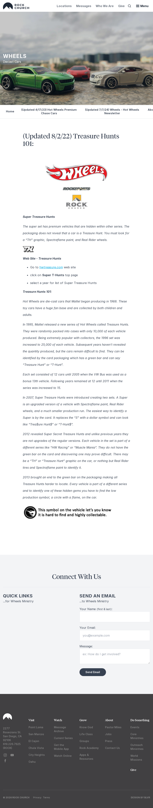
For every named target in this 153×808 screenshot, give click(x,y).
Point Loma (36, 727)
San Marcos (36, 734)
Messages (83, 6)
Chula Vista (36, 747)
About (109, 720)
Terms (46, 797)
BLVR (147, 797)
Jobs (108, 734)
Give (121, 6)
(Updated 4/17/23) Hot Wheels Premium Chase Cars (49, 111)
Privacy (37, 797)
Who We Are (105, 6)
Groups (84, 741)
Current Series (63, 738)
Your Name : (95, 609)
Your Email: (87, 627)
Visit (31, 720)
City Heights (37, 754)
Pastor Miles (113, 727)
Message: (86, 646)
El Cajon (34, 741)
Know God (86, 727)
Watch (58, 720)
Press (108, 741)
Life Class (86, 734)
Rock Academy (89, 747)
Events (134, 727)
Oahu (32, 761)
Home (10, 111)
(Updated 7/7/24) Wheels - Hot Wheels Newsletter (112, 111)
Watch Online (63, 755)
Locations (64, 6)
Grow (83, 720)
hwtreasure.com (51, 267)
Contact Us (112, 747)
